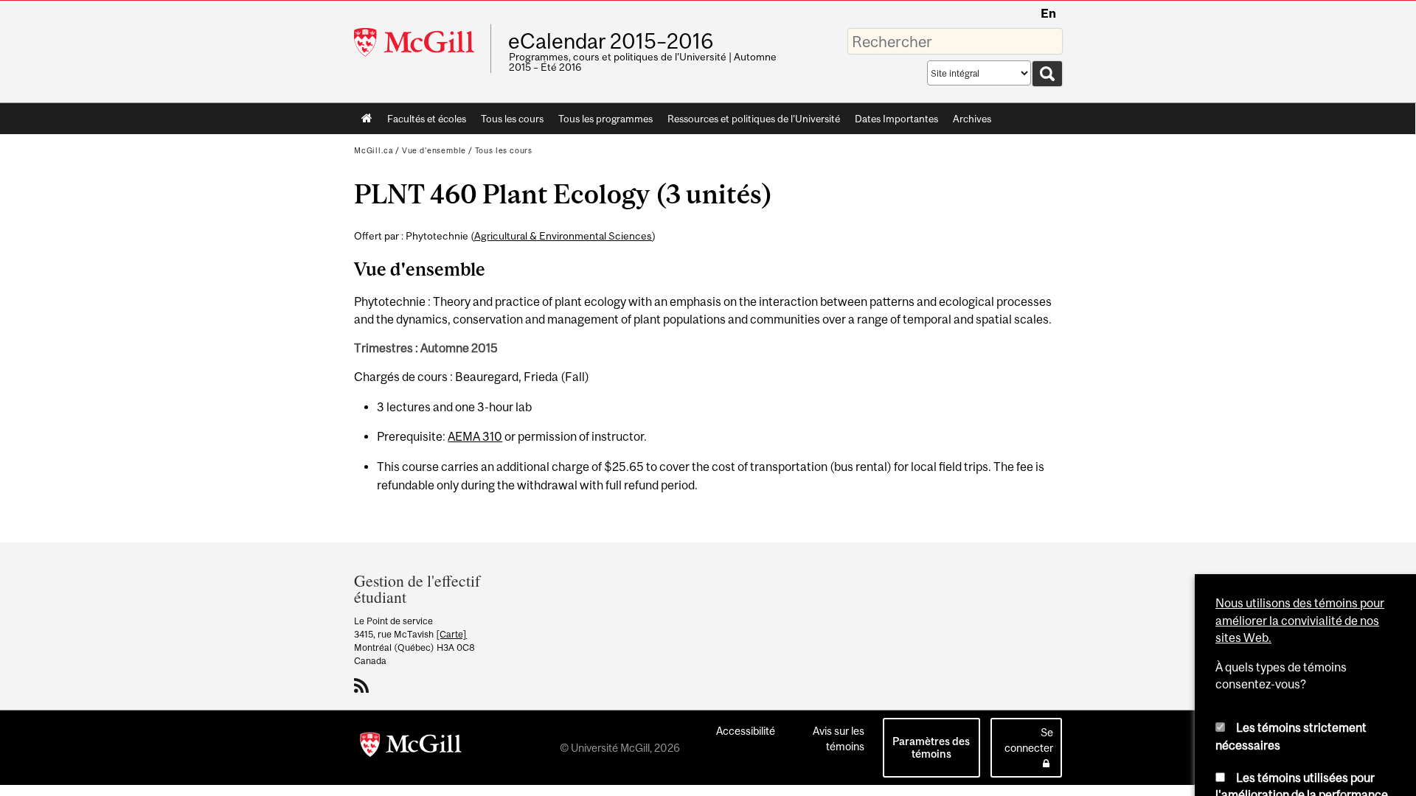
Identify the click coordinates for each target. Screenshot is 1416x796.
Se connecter (1028, 740)
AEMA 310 (475, 436)
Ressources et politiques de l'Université (753, 119)
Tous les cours (512, 119)
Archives (972, 119)
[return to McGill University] (410, 747)
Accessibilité (745, 731)
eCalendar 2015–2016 (610, 41)
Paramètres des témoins (931, 747)
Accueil (367, 118)
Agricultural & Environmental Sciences (563, 236)
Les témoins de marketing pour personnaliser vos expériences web (1294, 698)
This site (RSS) (364, 685)
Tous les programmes (605, 119)
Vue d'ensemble (434, 150)
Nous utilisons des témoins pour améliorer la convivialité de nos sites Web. (1299, 474)
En (1048, 13)
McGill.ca (373, 150)
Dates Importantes (896, 119)
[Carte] (451, 634)
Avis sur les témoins (838, 739)
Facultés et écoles (423, 121)
